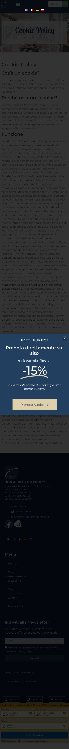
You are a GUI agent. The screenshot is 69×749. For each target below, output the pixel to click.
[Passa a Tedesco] (37, 10)
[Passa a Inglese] (26, 10)
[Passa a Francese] (31, 10)
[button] (64, 338)
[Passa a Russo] (42, 10)
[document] (34, 374)
